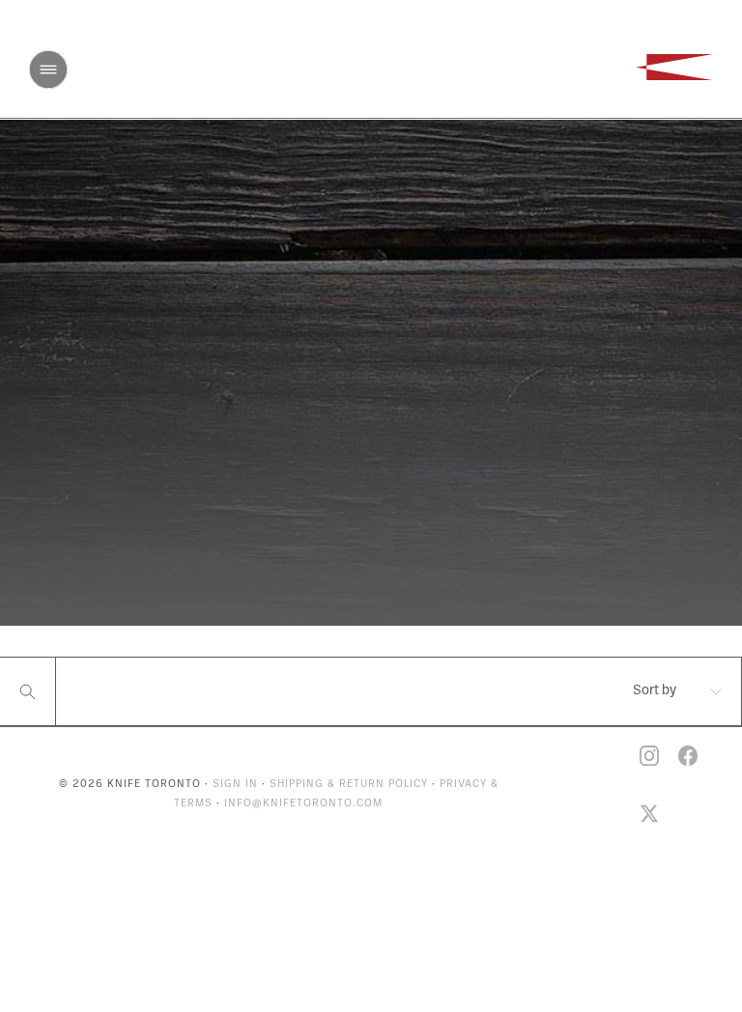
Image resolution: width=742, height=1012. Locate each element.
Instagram (649, 756)
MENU (48, 69)
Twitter (649, 814)
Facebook (688, 756)
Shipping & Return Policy (349, 784)
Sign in (235, 784)
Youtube (610, 756)
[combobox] (654, 691)
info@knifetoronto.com (303, 804)
